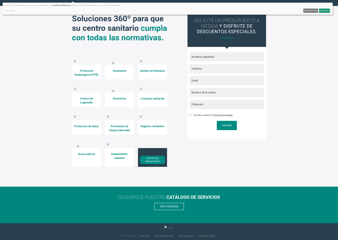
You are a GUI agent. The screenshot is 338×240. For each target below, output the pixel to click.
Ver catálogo (169, 206)
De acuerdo (324, 11)
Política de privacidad (222, 115)
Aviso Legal (145, 235)
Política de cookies (186, 235)
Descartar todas (310, 11)
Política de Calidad (207, 235)
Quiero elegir (9, 11)
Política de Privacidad (163, 235)
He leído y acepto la (213, 115)
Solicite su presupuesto (152, 160)
